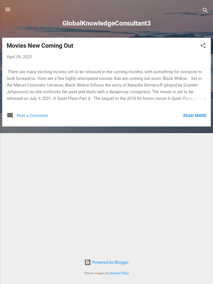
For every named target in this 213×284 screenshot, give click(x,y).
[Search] (205, 11)
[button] (203, 46)
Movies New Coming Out (40, 45)
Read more (194, 115)
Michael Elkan (119, 273)
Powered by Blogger (110, 262)
